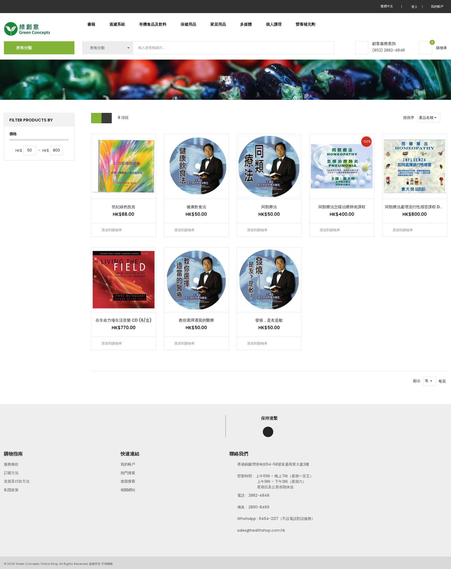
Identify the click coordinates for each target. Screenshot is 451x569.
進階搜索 (128, 481)
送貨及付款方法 (16, 481)
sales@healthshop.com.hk (261, 530)
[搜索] (326, 47)
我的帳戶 (128, 464)
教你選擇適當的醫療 (196, 320)
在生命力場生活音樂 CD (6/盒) (124, 320)
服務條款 (11, 464)
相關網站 (128, 489)
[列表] (107, 118)
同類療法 (269, 207)
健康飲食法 (196, 207)
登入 (414, 6)
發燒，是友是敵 (269, 320)
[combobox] (233, 47)
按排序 (408, 117)
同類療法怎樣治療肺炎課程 (341, 207)
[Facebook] (268, 432)
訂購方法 (11, 472)
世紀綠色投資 (123, 207)
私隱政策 (11, 489)
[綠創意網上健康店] (27, 29)
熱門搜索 (128, 472)
